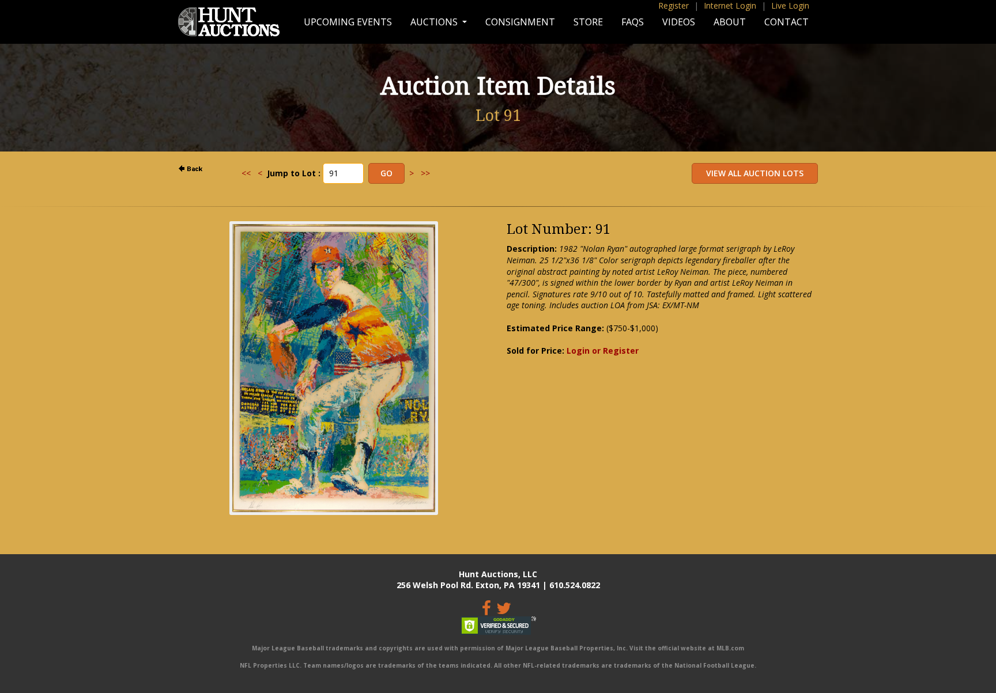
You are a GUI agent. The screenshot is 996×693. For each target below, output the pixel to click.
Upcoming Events (348, 22)
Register (673, 5)
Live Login (790, 5)
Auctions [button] (435, 22)
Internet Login (730, 5)
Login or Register (603, 350)
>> (425, 173)
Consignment (520, 22)
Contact (786, 22)
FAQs (632, 22)
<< (246, 173)
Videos (678, 22)
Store (588, 22)
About (730, 22)
